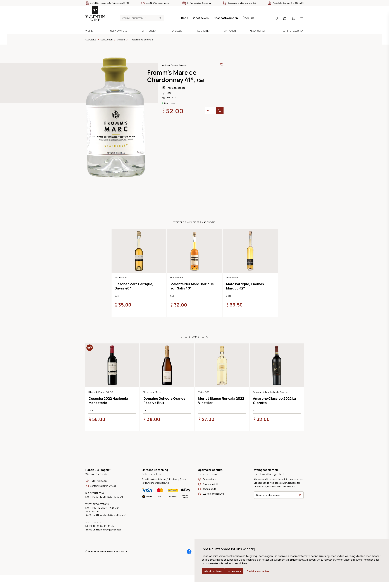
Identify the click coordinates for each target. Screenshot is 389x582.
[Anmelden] (293, 18)
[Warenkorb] (285, 18)
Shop (184, 18)
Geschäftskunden (225, 18)
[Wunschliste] (276, 18)
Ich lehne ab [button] (234, 571)
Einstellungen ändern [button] (258, 571)
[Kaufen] (220, 110)
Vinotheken (201, 18)
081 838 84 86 (297, 3)
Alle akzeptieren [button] (213, 571)
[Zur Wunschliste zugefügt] (222, 64)
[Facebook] (189, 551)
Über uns (249, 18)
